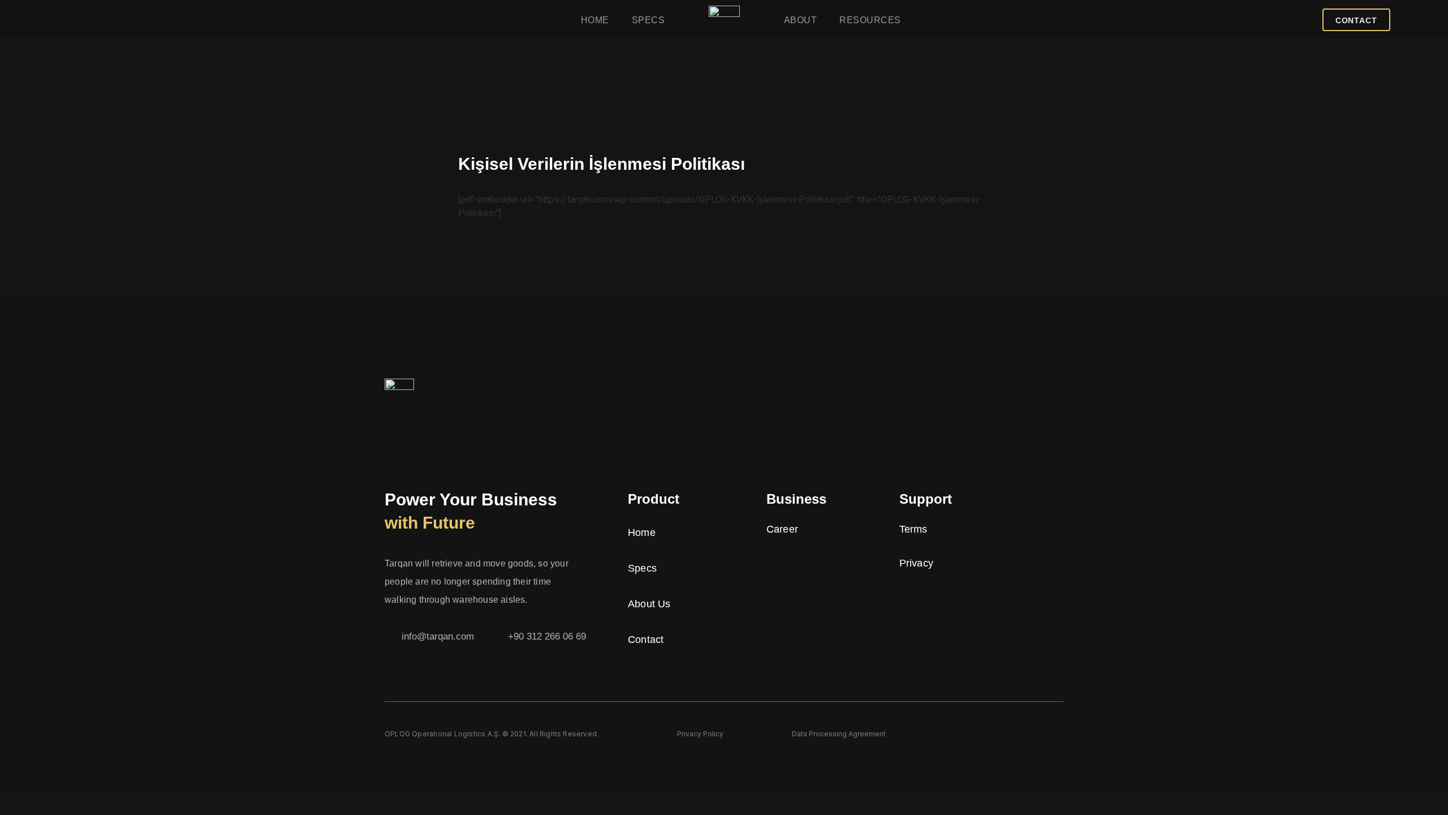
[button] (1356, 19)
